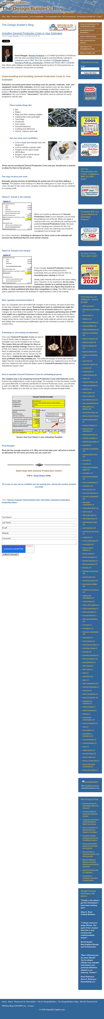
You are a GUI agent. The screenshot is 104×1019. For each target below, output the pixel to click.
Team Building (88, 730)
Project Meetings (89, 641)
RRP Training (88, 669)
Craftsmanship (88, 371)
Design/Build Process (90, 399)
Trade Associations (90, 743)
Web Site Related (89, 753)
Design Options (89, 392)
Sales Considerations (91, 683)
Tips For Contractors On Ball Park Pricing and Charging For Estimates (90, 830)
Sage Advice (88, 676)
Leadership (87, 537)
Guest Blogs (45, 500)
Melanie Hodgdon (36, 55)
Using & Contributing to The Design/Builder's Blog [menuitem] (89, 25)
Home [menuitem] (4, 16)
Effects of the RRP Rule (91, 416)
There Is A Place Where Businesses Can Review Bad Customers (90, 846)
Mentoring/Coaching (90, 580)
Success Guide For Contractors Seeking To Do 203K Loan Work (91, 854)
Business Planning (90, 351)
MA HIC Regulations (90, 557)
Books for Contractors (90, 322)
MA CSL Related (89, 553)
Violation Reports (89, 750)
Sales (86, 680)
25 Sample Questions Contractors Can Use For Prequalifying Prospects (90, 838)
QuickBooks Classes (92, 786)
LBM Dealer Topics (89, 515)
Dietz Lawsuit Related (91, 403)
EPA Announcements (90, 434)
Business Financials (14, 500)
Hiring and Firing (89, 489)
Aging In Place (88, 315)
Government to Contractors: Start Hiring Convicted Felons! (90, 878)
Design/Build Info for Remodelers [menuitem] (87, 31)
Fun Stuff (87, 463)
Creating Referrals (90, 375)
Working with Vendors (90, 770)
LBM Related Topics (90, 518)
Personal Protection (90, 615)
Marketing (87, 567)
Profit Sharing (88, 637)
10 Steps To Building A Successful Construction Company (90, 814)
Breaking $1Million (90, 326)
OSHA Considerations (90, 608)
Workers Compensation (91, 760)
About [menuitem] (8, 16)
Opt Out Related (89, 601)
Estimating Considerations (60, 500)
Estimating (87, 445)
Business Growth (89, 342)
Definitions (87, 389)
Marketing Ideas (89, 577)
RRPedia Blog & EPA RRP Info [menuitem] (86, 16)
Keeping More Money (9, 502)
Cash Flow (87, 361)
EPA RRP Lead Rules (90, 438)
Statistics (86, 714)
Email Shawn (39, 475)
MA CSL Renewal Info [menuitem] (69, 16)
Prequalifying (88, 628)
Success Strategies (90, 723)
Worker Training (89, 757)
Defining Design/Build (90, 385)
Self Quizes (87, 690)
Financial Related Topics (31, 500)
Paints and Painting (89, 612)
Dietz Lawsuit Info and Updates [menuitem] (87, 42)
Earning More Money (90, 412)
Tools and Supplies (89, 739)
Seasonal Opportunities (91, 687)
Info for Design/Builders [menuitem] (37, 16)
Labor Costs (87, 511)
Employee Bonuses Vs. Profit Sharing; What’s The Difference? (91, 806)
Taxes (86, 726)
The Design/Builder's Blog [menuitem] (53, 16)
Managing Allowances (90, 560)
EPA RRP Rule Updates (91, 441)
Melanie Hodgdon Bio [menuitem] (87, 53)
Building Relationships (91, 329)
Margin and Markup (90, 564)
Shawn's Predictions (90, 697)
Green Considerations (90, 482)
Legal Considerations (90, 540)
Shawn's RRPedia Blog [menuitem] (88, 36)
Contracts (87, 368)
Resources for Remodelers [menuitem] (20, 16)
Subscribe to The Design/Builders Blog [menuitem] (87, 48)
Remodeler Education (91, 655)
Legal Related (88, 544)
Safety (86, 673)
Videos (86, 746)
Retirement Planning (90, 658)
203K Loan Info (88, 306)
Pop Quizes (87, 624)
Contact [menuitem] (99, 16)
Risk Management (89, 662)
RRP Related (88, 665)
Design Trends (89, 396)
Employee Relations (90, 425)
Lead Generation (89, 528)
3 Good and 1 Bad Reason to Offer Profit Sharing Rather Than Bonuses (91, 822)
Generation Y (88, 473)
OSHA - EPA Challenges (91, 605)
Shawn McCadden (13, 36)
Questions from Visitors (91, 644)
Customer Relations (90, 382)
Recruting (87, 651)
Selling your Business (90, 694)
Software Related (89, 706)
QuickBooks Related (90, 648)
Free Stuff (87, 460)
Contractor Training (90, 364)
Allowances (87, 319)
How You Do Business (90, 493)
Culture (86, 378)
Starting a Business (90, 710)
